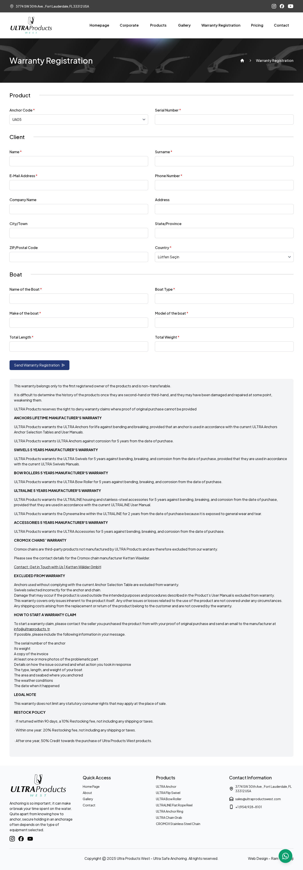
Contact (281, 25)
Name (16, 151)
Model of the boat (171, 313)
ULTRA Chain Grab (169, 817)
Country (163, 247)
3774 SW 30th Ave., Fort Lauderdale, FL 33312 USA (263, 788)
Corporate (129, 25)
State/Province (168, 223)
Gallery (184, 25)
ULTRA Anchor (166, 786)
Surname (163, 151)
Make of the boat (25, 313)
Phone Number (168, 175)
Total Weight (167, 337)
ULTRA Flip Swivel (168, 793)
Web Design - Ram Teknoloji (270, 858)
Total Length (21, 337)
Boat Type (165, 289)
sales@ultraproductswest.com (258, 799)
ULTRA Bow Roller (168, 799)
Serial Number (168, 110)
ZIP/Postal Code (24, 247)
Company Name (23, 199)
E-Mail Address (23, 175)
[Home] (242, 60)
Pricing (257, 25)
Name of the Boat (26, 289)
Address (162, 199)
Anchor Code (22, 110)
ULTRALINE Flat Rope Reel (174, 805)
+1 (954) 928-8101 (248, 807)
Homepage (99, 25)
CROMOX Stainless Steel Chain (178, 824)
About (87, 793)
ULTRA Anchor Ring (169, 811)
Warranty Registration (220, 25)
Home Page (91, 786)
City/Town (19, 223)
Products (158, 25)
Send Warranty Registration (37, 365)
